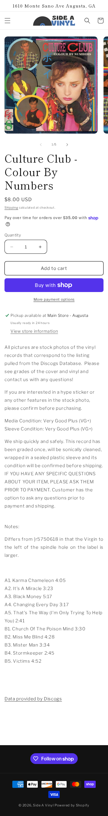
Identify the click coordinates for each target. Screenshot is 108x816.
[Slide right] (67, 144)
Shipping (11, 207)
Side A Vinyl (43, 805)
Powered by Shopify (72, 805)
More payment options (54, 299)
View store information (34, 331)
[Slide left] (40, 144)
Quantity (12, 235)
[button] (7, 20)
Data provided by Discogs (33, 699)
